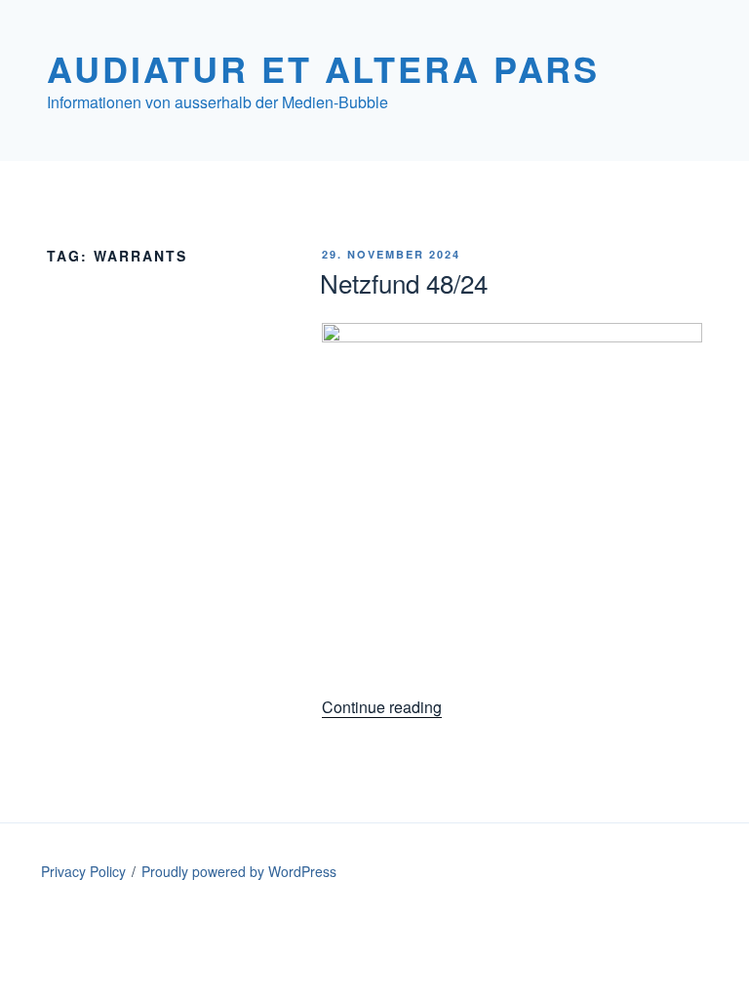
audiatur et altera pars (323, 68)
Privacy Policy (83, 871)
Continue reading (382, 707)
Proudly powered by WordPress (238, 871)
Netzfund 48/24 (404, 282)
